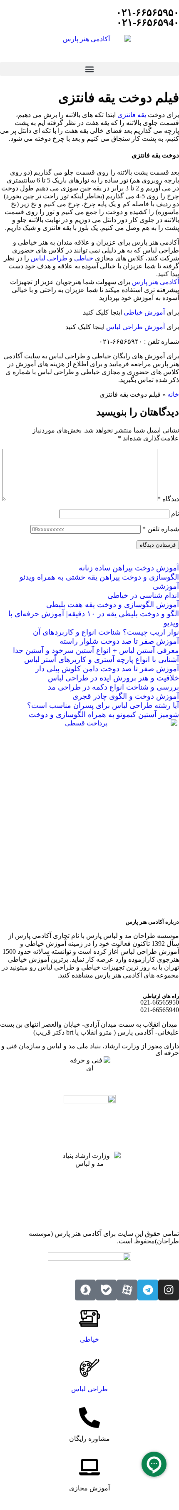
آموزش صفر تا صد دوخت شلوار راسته (119, 641)
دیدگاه (168, 498)
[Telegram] (147, 1290)
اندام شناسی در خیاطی (143, 595)
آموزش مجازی (89, 1488)
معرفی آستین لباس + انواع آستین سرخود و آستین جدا (96, 650)
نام (175, 513)
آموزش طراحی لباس (136, 326)
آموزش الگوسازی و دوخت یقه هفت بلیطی (112, 604)
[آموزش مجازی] (89, 1467)
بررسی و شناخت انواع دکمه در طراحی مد (113, 687)
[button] (89, 69)
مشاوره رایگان (89, 1438)
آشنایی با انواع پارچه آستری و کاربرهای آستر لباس (101, 659)
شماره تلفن (160, 528)
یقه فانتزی (131, 114)
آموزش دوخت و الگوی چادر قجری (125, 696)
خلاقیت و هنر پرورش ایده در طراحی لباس (113, 678)
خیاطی (83, 258)
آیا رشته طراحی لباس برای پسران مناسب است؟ (103, 705)
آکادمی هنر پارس (155, 281)
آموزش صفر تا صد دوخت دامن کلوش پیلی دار (107, 669)
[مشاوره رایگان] (89, 1417)
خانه (173, 394)
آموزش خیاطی (144, 312)
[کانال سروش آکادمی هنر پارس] (85, 1290)
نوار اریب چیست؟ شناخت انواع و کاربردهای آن (106, 632)
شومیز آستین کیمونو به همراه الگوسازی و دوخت (104, 714)
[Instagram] (168, 1290)
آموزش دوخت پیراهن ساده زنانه (129, 568)
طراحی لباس (49, 258)
